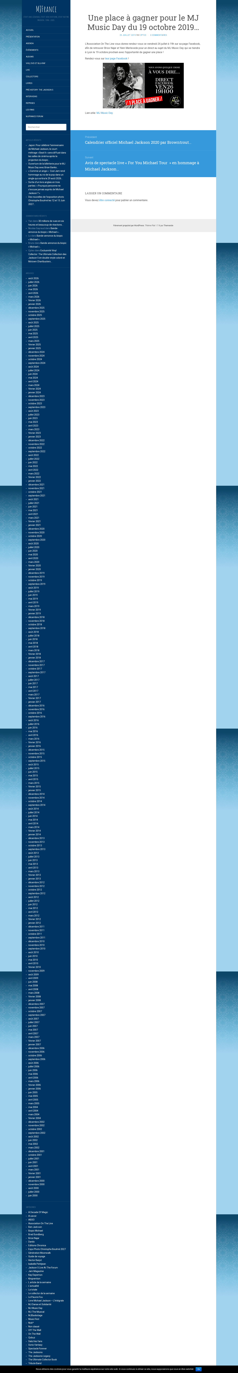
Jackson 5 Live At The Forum (43, 1267)
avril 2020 (33, 558)
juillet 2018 (33, 635)
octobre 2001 (35, 1155)
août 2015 (33, 764)
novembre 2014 (36, 797)
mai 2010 (33, 960)
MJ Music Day (35, 1308)
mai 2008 (33, 985)
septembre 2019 (36, 584)
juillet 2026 (33, 282)
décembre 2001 (36, 1151)
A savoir (32, 1216)
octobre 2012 (35, 889)
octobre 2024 (35, 359)
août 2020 (33, 543)
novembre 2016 (36, 709)
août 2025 (33, 322)
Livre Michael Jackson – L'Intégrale (46, 1300)
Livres (29, 83)
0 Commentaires (158, 35)
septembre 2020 (36, 540)
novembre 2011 (36, 930)
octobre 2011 (35, 934)
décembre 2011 (36, 926)
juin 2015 (33, 772)
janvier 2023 (34, 436)
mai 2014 (33, 819)
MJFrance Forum (34, 116)
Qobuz (31, 1337)
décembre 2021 (36, 484)
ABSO (31, 1219)
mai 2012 (33, 908)
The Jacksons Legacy (39, 1356)
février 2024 (34, 388)
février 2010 (34, 967)
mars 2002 (33, 1147)
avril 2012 (33, 912)
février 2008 (34, 996)
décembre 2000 (36, 1181)
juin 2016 (33, 727)
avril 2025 (33, 337)
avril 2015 (33, 779)
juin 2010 (33, 956)
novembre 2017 (36, 665)
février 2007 (34, 1040)
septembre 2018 (36, 628)
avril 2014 (33, 823)
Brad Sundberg (36, 1234)
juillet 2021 (33, 503)
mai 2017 (33, 687)
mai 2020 (33, 554)
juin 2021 (33, 506)
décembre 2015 (36, 750)
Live (28, 70)
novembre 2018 (36, 621)
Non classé (33, 1326)
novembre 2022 (36, 444)
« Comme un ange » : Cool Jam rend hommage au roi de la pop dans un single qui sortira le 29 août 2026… (46, 175)
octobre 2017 (35, 668)
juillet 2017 (33, 680)
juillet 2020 (33, 547)
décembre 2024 (36, 352)
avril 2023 (33, 425)
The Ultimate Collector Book (42, 1359)
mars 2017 (33, 694)
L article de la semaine (39, 1282)
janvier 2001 (34, 1177)
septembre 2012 (36, 893)
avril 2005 (33, 1099)
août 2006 (33, 1063)
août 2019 (33, 587)
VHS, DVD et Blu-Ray (35, 63)
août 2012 (33, 897)
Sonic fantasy (35, 1345)
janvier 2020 (34, 569)
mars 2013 (33, 871)
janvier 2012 (34, 923)
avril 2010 (33, 963)
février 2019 (34, 609)
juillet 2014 (33, 812)
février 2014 (34, 830)
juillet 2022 (33, 459)
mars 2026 (33, 296)
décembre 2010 (36, 941)
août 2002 (33, 1136)
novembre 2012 (36, 886)
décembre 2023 (36, 396)
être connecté (107, 200)
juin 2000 (33, 1195)
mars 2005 (33, 1103)
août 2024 (33, 366)
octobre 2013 (35, 845)
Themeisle (168, 225)
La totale (32, 1289)
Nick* (31, 1323)
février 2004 (34, 1118)
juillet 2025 (33, 326)
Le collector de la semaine (41, 1293)
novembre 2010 (36, 945)
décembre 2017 (36, 661)
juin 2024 (33, 374)
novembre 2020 (36, 532)
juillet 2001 (33, 1158)
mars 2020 (33, 562)
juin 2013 (33, 860)
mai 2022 (33, 466)
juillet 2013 (33, 856)
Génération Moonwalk (39, 1253)
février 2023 (34, 433)
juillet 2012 (33, 901)
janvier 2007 (34, 1044)
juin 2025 (33, 330)
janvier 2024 (34, 392)
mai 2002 (33, 1144)
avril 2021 (33, 514)
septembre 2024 (36, 363)
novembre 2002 (36, 1125)
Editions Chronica (37, 1245)
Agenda (30, 43)
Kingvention (34, 1278)
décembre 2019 (36, 573)
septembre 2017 (36, 672)
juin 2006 (33, 1070)
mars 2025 (33, 341)
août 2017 (33, 676)
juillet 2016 (33, 724)
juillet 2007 (33, 1022)
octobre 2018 (35, 624)
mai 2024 (33, 377)
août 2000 (33, 1188)
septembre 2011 (36, 937)
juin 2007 (33, 1026)
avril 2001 (33, 1166)
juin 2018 (33, 639)
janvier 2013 (34, 878)
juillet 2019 (33, 591)
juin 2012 (33, 904)
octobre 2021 (35, 492)
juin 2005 (33, 1092)
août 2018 (33, 632)
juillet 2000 (33, 1192)
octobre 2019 (35, 580)
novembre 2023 (36, 400)
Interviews (31, 96)
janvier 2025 (34, 348)
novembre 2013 (36, 842)
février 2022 (34, 477)
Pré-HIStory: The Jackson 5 (39, 90)
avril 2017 (33, 691)
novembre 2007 (36, 1007)
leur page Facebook (116, 58)
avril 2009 (33, 978)
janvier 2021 (34, 525)
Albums (30, 57)
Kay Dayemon (35, 1275)
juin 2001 (33, 1162)
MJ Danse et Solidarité (39, 1304)
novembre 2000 (36, 1184)
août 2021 (33, 499)
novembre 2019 (36, 576)
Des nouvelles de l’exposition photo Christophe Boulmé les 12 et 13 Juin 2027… (46, 201)
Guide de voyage (36, 1256)
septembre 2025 (36, 319)
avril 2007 (33, 1033)
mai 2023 (33, 422)
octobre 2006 (35, 1055)
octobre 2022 (35, 447)
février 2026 (34, 300)
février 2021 (34, 521)
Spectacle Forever (37, 1348)
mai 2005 (33, 1096)
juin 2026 (33, 285)
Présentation (33, 37)
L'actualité (33, 1286)
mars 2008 (33, 993)
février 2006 (34, 1085)
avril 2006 (33, 1077)
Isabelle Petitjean (37, 1264)
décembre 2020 (36, 529)
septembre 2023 (36, 407)
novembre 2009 (36, 971)
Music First (33, 1319)
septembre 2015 (36, 761)
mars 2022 (33, 473)
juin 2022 (33, 462)
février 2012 (34, 919)
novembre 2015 (36, 753)
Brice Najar (33, 1238)
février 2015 (34, 786)
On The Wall (34, 1334)
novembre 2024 (36, 355)
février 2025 (34, 344)
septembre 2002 (36, 1133)
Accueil (30, 30)
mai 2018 (33, 643)
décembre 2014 (36, 794)
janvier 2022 (34, 481)
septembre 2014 (36, 805)
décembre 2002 (36, 1122)
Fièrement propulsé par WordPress (128, 225)
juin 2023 (33, 418)
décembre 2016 (36, 705)
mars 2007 (33, 1037)
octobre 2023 (35, 403)
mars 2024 (33, 385)
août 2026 (33, 278)
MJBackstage (35, 1315)
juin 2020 (33, 551)
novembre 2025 (36, 311)
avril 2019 (33, 602)
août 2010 (33, 952)
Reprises (30, 103)
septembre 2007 (36, 1015)
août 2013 (33, 853)
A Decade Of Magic (38, 1212)
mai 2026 (33, 289)
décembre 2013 (36, 838)
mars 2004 (33, 1114)
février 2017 (34, 698)
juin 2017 (33, 683)
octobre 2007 (35, 1011)
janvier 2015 (34, 790)
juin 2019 (33, 595)
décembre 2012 (36, 882)
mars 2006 (33, 1081)
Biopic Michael (35, 1230)
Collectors (32, 76)
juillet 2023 (33, 414)
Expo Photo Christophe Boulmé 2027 (47, 1249)
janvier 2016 (34, 746)
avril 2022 (33, 470)
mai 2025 (33, 333)
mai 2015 (33, 775)
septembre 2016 (36, 716)
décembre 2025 (36, 307)
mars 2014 (33, 827)
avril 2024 (33, 381)
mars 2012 (33, 915)
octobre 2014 (35, 801)
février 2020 (34, 565)
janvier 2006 (34, 1088)
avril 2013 (33, 867)
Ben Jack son (35, 1227)
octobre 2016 (35, 713)
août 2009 (33, 974)
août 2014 (33, 808)
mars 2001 (33, 1169)
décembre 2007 (36, 1004)
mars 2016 (33, 739)
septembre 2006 (36, 1059)
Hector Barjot (35, 1260)
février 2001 (34, 1173)
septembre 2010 (36, 948)
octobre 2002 (35, 1129)
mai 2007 (33, 1029)
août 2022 (33, 455)
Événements (32, 50)
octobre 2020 (35, 536)
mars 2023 (33, 429)
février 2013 (34, 875)
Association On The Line (40, 1223)
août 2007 (33, 1018)
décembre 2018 (36, 617)
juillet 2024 (33, 370)
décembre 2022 (36, 440)
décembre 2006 (36, 1048)
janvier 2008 (34, 1000)
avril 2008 (33, 989)
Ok (198, 1369)
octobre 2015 (35, 757)
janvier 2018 (34, 657)
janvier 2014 (34, 834)
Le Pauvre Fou (35, 1297)
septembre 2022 (36, 451)
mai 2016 (33, 731)
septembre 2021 (36, 495)
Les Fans (30, 110)
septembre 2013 (36, 849)
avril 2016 (33, 735)
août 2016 (33, 720)
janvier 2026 (34, 304)
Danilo (31, 1241)
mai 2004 (33, 1107)
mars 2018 (33, 650)
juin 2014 (33, 816)
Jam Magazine (36, 1271)
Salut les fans (35, 1341)
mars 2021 (33, 517)
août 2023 (33, 411)
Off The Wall (34, 1330)
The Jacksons (35, 1352)
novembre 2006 (36, 1051)
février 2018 (34, 654)
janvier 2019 (34, 613)
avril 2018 (33, 646)
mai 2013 (33, 864)
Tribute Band (34, 1363)
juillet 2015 (33, 768)
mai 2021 (33, 510)
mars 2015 (33, 783)
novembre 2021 (36, 488)
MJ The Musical (36, 1312)
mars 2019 (33, 606)
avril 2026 (33, 293)
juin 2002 (33, 1140)
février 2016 (34, 742)
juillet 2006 (33, 1066)
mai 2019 (33, 598)
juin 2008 (33, 982)
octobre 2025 (35, 315)
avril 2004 (33, 1110)
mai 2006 (33, 1074)
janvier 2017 (34, 702)
